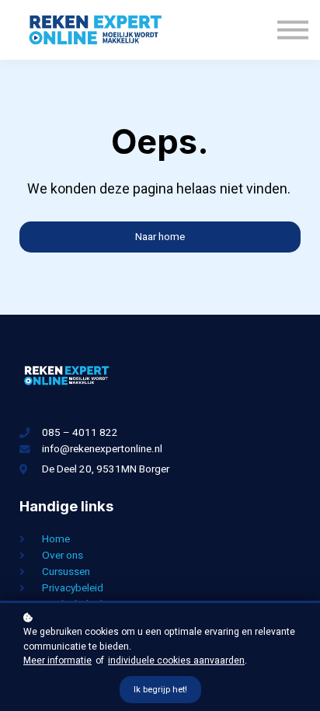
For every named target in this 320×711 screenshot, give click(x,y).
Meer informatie (57, 660)
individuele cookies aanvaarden (176, 660)
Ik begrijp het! (160, 689)
